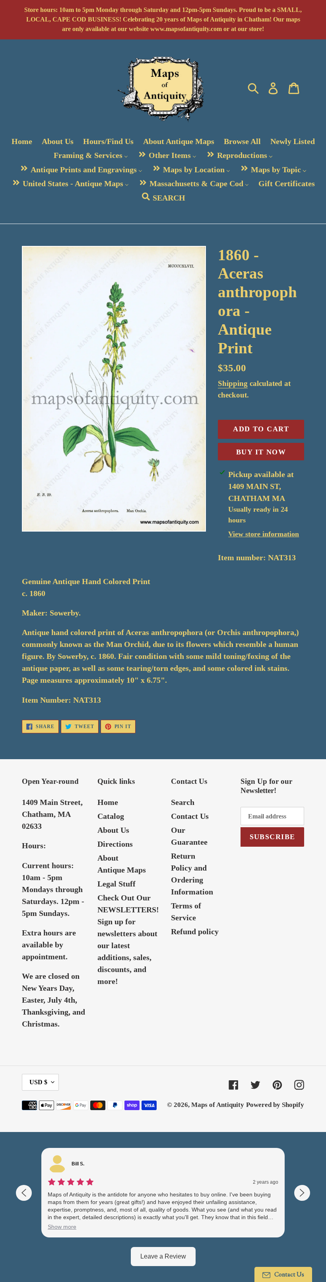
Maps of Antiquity (217, 1105)
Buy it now (261, 452)
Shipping (233, 383)
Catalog (110, 816)
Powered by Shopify (275, 1105)
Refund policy (195, 931)
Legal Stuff (116, 883)
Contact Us (190, 816)
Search (182, 802)
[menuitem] (22, 141)
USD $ (38, 1082)
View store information (263, 534)
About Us (113, 830)
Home (107, 802)
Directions (115, 844)
